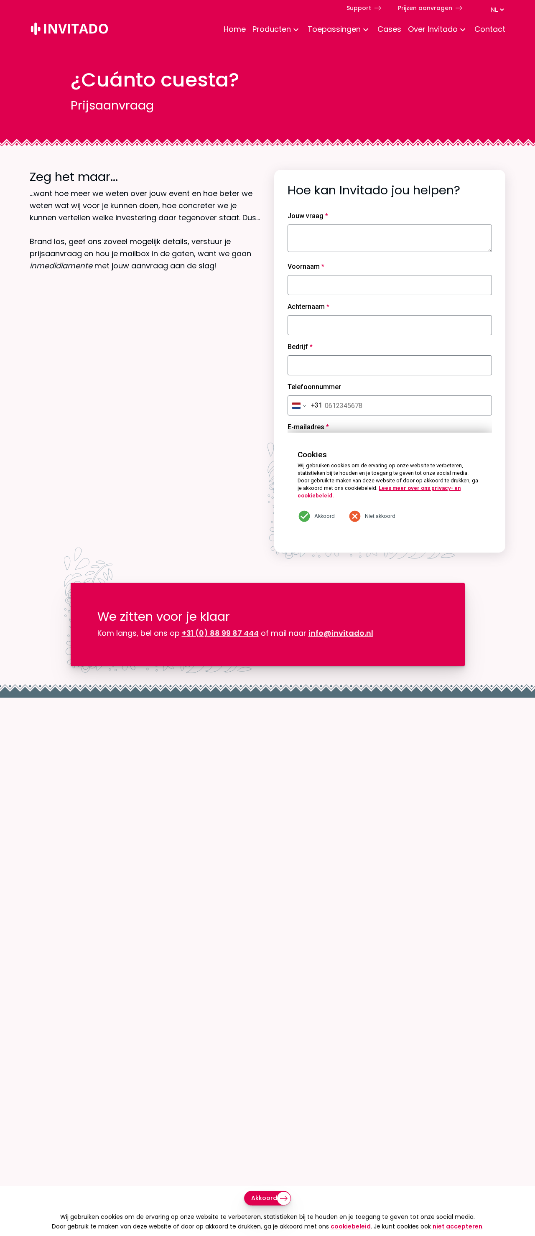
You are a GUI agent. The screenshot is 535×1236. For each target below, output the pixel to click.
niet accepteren (457, 1226)
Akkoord (264, 1198)
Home (235, 29)
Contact (489, 29)
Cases (389, 29)
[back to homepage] (69, 30)
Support (358, 8)
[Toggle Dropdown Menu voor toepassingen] (366, 30)
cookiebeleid (351, 1226)
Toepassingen (334, 29)
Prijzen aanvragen (425, 8)
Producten (271, 29)
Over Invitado (433, 29)
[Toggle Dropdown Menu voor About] (463, 30)
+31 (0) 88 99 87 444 (220, 633)
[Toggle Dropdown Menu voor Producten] (296, 30)
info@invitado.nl (340, 633)
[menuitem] (231, 30)
